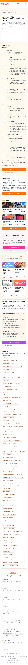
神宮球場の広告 (6, 397)
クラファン (8, 7)
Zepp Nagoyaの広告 (7, 471)
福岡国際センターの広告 (8, 551)
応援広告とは (5, 629)
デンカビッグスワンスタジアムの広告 (11, 383)
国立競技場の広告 (16, 397)
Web (20, 622)
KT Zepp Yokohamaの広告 (9, 457)
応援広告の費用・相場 (7, 631)
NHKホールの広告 (7, 406)
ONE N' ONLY (5, 649)
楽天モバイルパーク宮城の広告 (9, 372)
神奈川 (15, 590)
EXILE (14, 642)
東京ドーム (5, 608)
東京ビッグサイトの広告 (8, 420)
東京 (4, 590)
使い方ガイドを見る (14, 169)
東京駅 (23, 599)
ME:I (12, 647)
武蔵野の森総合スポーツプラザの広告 (11, 429)
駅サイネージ (11, 620)
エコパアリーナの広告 (19, 477)
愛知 (11, 590)
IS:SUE (23, 644)
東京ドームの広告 (20, 392)
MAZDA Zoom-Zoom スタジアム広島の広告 (12, 531)
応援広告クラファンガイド (8, 633)
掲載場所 (2, 7)
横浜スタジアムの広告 (8, 460)
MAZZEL (8, 647)
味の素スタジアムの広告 (8, 431)
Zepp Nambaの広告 (7, 491)
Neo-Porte (17, 647)
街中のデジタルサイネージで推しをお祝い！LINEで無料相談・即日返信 (14, 0)
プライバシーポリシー (19, 653)
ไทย (19, 660)
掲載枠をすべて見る (14, 228)
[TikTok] (14, 576)
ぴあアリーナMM (6, 613)
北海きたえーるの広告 (8, 363)
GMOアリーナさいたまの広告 (9, 437)
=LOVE (4, 642)
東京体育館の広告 (7, 411)
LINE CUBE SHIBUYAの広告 (9, 409)
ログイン (19, 3)
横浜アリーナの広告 (7, 448)
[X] (8, 576)
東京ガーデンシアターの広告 (9, 417)
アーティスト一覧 (9, 10)
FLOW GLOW (19, 642)
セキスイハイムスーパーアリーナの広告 (11, 377)
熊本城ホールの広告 (7, 562)
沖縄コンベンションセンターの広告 (10, 565)
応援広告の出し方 (13, 629)
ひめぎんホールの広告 (8, 542)
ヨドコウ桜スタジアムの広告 (9, 508)
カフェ (16, 622)
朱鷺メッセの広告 (7, 380)
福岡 (19, 590)
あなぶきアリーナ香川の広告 (9, 540)
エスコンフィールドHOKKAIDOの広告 (11, 360)
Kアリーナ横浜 (5, 611)
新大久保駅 (18, 599)
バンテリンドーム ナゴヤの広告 (10, 463)
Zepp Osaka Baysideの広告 (9, 494)
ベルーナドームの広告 (8, 440)
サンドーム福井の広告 (8, 389)
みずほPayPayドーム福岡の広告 (10, 545)
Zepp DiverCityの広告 (7, 423)
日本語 (9, 660)
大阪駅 (4, 602)
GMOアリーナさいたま (14, 611)
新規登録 (24, 3)
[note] (17, 576)
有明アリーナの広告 (17, 414)
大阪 (7, 590)
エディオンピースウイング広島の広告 (11, 534)
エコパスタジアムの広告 (8, 480)
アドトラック (5, 622)
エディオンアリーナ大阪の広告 (9, 488)
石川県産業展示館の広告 (8, 386)
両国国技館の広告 (7, 414)
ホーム (2, 10)
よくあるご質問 (8, 653)
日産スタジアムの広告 (19, 448)
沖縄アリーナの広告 (18, 562)
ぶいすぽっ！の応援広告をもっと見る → (11, 172)
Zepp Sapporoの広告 (7, 369)
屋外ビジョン (18, 620)
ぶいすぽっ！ (16, 10)
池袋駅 (13, 599)
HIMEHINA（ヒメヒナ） (15, 644)
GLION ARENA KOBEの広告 (9, 517)
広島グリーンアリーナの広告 (9, 528)
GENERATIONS (6, 644)
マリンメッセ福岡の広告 (8, 548)
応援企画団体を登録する (14, 342)
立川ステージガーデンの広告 (9, 434)
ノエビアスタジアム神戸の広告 (9, 520)
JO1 (3, 647)
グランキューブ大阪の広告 (9, 503)
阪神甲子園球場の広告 (8, 511)
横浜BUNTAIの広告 (19, 460)
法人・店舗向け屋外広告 (14, 658)
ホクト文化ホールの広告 (8, 392)
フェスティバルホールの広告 (9, 500)
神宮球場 (10, 608)
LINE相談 (19, 7)
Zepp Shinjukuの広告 (7, 426)
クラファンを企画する (14, 247)
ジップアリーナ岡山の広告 (9, 537)
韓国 (22, 590)
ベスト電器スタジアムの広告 (9, 557)
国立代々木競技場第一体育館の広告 (10, 403)
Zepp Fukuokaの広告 (7, 559)
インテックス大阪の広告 (8, 497)
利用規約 (12, 653)
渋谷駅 (4, 599)
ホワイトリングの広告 (19, 389)
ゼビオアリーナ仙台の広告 (9, 374)
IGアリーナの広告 (7, 466)
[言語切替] (15, 4)
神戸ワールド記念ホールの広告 (9, 514)
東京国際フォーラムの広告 (18, 411)
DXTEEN (9, 642)
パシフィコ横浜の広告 (8, 454)
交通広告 (11, 622)
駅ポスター (5, 620)
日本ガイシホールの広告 (18, 466)
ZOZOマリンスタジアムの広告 (9, 443)
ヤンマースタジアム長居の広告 (9, 505)
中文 (17, 660)
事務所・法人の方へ (8, 656)
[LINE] (20, 576)
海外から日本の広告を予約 (22, 656)
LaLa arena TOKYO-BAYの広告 (10, 446)
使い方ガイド (14, 7)
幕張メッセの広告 (19, 440)
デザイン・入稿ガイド (19, 633)
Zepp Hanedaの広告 (18, 426)
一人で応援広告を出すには (18, 631)
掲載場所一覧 (5, 581)
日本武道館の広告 (7, 400)
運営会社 (2, 656)
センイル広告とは (6, 635)
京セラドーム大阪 (17, 608)
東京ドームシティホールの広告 (9, 394)
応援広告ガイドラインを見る (14, 193)
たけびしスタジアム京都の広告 (9, 525)
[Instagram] (11, 576)
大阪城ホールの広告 (20, 485)
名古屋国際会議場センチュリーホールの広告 (12, 474)
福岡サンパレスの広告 (8, 554)
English (12, 660)
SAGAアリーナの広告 (19, 559)
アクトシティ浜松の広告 (8, 483)
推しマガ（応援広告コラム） (16, 635)
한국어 (15, 660)
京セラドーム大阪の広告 (8, 485)
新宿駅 (8, 599)
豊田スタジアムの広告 (8, 477)
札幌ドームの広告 (7, 357)
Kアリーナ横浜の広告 (7, 451)
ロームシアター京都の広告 (9, 522)
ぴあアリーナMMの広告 (20, 451)
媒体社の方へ (15, 656)
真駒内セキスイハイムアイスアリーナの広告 (12, 366)
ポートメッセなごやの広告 (9, 468)
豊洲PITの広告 (18, 423)
